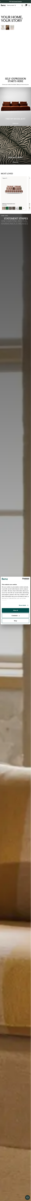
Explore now (15, 123)
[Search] (22, 5)
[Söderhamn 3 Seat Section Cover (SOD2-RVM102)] (7, 208)
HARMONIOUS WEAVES (14, 223)
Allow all (15, 610)
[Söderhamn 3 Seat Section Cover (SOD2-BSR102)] (3, 208)
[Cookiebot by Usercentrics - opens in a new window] (22, 579)
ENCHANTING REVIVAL (14, 221)
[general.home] (3, 5)
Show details (22, 605)
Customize (15, 615)
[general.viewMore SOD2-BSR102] (23, 208)
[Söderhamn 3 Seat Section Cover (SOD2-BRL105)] (13, 208)
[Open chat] (27, 1197)
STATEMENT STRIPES (16, 218)
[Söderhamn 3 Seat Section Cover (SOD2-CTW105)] (10, 208)
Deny (15, 620)
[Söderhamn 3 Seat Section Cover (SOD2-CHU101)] (20, 208)
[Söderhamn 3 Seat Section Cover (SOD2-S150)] (17, 208)
